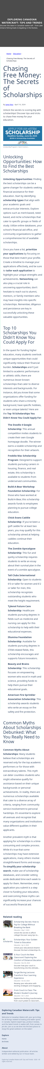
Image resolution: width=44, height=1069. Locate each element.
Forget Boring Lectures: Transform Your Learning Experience (25, 975)
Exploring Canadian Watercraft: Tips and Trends (22, 21)
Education (17, 54)
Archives (5, 1041)
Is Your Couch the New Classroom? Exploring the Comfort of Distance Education (27, 957)
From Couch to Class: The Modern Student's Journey (25, 991)
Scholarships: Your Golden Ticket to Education (25, 941)
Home (8, 54)
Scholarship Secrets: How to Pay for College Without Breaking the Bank (26, 924)
